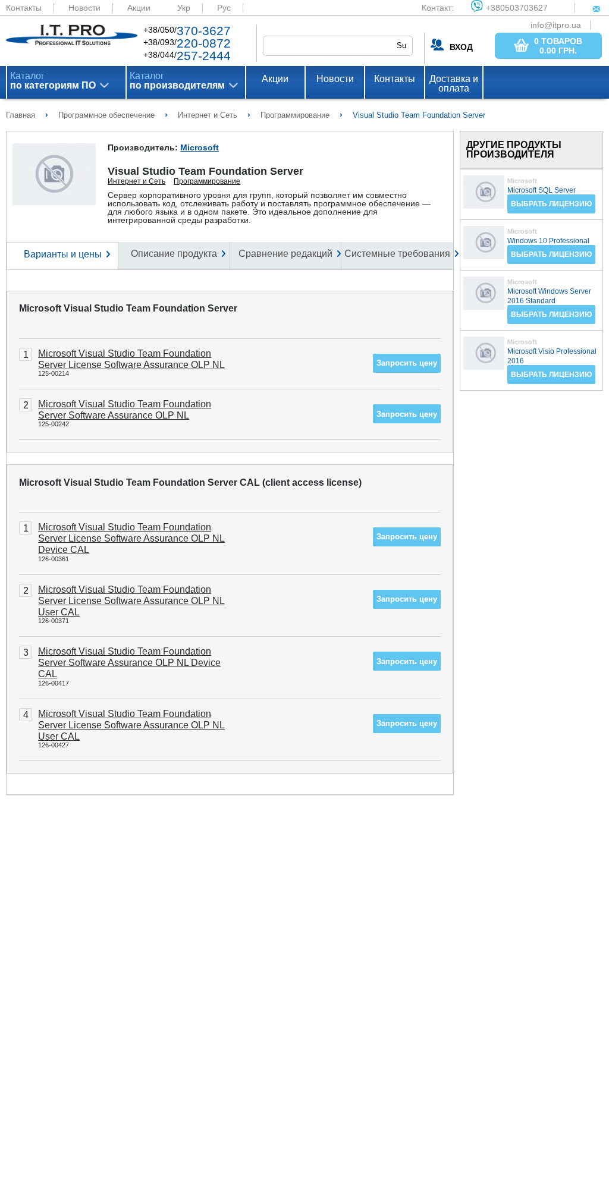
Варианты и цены (63, 254)
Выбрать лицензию (551, 204)
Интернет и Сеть (136, 181)
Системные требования (397, 254)
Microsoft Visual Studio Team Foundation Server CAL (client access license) (190, 482)
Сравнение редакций (285, 254)
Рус (224, 7)
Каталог (53, 80)
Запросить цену (406, 363)
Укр (183, 7)
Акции (138, 7)
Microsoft (199, 147)
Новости (84, 7)
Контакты (24, 7)
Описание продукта (174, 254)
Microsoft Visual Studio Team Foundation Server (128, 308)
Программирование (207, 181)
